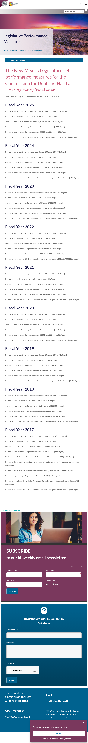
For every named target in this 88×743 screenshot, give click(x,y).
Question (10, 642)
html (49, 584)
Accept (58, 733)
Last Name (23, 580)
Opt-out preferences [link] (50, 739)
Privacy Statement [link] (66, 739)
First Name (63, 570)
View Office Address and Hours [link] (16, 717)
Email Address (23, 570)
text (56, 584)
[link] (86, 10)
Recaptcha (10, 663)
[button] (84, 722)
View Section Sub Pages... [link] (10, 510)
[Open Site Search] (81, 3)
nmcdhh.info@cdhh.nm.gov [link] (56, 701)
